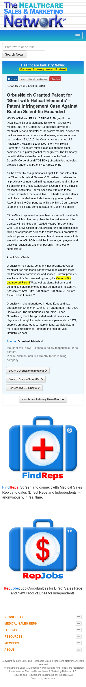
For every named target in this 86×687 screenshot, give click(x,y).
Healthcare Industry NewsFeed (42, 399)
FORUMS (10, 630)
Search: (27, 371)
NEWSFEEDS (13, 617)
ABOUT (9, 649)
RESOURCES (13, 636)
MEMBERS (11, 643)
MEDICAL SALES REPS (20, 623)
